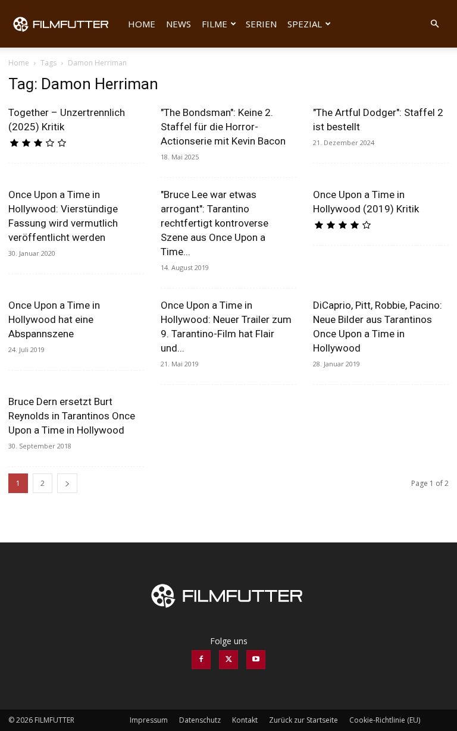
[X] (228, 659)
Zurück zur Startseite (303, 720)
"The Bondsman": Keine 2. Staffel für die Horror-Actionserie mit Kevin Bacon (223, 126)
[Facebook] (201, 659)
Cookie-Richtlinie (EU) (384, 720)
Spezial (304, 24)
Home (141, 24)
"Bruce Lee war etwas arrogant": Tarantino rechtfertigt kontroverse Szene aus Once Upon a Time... (214, 223)
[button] (434, 24)
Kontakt (245, 720)
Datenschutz (200, 720)
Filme (214, 24)
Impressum (149, 720)
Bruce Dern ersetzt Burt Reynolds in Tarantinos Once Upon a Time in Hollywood (71, 416)
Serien (261, 24)
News (178, 24)
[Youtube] (255, 659)
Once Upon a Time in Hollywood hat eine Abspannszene (54, 319)
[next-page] (67, 483)
